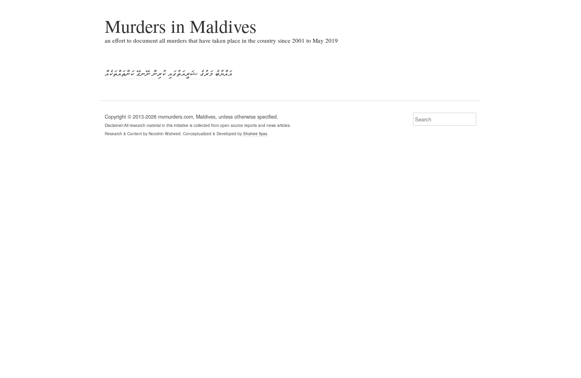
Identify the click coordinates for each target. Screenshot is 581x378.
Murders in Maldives (181, 25)
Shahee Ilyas (255, 133)
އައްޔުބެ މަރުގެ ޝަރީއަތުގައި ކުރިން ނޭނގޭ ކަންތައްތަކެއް (168, 73)
